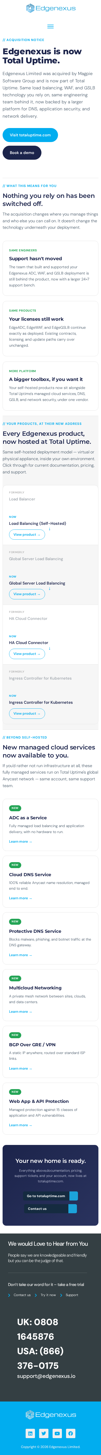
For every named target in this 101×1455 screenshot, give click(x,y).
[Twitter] (43, 1433)
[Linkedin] (30, 1433)
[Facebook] (70, 1433)
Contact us (37, 1208)
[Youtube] (57, 1433)
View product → (27, 534)
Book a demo (22, 152)
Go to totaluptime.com (46, 1196)
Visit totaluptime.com (30, 135)
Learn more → (20, 841)
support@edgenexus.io (46, 1375)
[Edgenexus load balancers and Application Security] (50, 1414)
